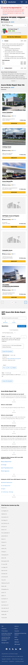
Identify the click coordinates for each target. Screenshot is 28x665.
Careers (16, 628)
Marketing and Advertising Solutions (20, 634)
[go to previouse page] (25, 302)
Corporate (17, 631)
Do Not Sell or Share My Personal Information (7, 634)
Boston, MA (3, 586)
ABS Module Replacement (6, 482)
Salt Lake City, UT (5, 608)
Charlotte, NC (4, 573)
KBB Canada (17, 644)
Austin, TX (3, 592)
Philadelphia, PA (4, 589)
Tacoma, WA (4, 617)
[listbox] (10, 332)
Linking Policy (11, 661)
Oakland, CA (4, 514)
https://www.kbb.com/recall (13, 358)
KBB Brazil (17, 642)
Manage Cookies (5, 642)
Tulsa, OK (3, 580)
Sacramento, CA (4, 517)
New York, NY (4, 570)
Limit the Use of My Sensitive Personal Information (6, 639)
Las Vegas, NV (4, 567)
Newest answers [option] (10, 332)
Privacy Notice (5, 631)
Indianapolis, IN (4, 554)
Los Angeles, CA (4, 510)
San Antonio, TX (4, 605)
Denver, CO (3, 529)
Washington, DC (4, 611)
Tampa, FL (3, 545)
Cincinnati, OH (4, 576)
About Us (16, 626)
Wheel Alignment (5, 471)
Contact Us (4, 628)
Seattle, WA (3, 614)
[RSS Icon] (12, 649)
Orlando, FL (3, 542)
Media (16, 637)
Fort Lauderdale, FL (5, 532)
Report (14, 367)
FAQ (2, 626)
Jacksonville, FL (4, 536)
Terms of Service (5, 661)
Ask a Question (21, 326)
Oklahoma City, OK (5, 583)
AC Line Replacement (5, 485)
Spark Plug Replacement (7, 468)
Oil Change (3, 464)
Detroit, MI (3, 558)
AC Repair (3, 488)
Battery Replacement (6, 461)
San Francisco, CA (5, 523)
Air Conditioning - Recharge (7, 492)
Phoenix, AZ (3, 507)
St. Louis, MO (4, 564)
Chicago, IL (3, 551)
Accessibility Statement (19, 661)
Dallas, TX (3, 595)
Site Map (16, 639)
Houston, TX (4, 602)
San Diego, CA (4, 520)
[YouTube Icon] (20, 649)
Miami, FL (3, 539)
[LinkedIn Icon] (16, 649)
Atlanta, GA (3, 548)
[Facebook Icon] (7, 649)
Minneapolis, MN (5, 561)
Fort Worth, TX (4, 598)
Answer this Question (7, 351)
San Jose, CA (4, 526)
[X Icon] (9, 649)
